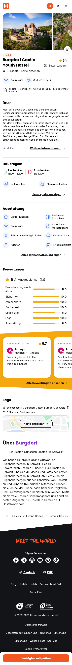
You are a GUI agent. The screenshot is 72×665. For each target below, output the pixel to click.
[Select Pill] (50, 6)
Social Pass (35, 592)
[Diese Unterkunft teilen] (67, 49)
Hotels (33, 584)
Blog (13, 584)
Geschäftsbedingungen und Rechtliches (28, 632)
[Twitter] (24, 560)
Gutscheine (60, 632)
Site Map (52, 640)
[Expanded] (7, 516)
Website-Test (37, 640)
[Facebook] (16, 560)
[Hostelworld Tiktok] (56, 560)
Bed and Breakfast (50, 584)
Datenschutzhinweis (36, 624)
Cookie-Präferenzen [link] (36, 648)
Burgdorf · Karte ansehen (23, 71)
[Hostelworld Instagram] (32, 560)
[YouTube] (40, 560)
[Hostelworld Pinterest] (48, 560)
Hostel (7, 55)
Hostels (23, 584)
